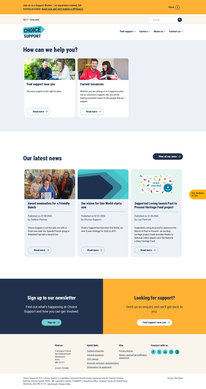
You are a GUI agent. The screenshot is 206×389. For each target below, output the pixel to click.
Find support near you (154, 322)
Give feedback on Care (197, 194)
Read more (38, 111)
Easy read (34, 19)
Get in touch (52, 384)
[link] (153, 353)
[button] (126, 34)
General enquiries (95, 355)
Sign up (51, 322)
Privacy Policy (65, 384)
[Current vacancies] (103, 69)
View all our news (168, 156)
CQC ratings (92, 359)
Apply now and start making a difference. (63, 9)
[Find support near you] (49, 69)
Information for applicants (99, 367)
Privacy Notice (126, 351)
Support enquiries (95, 351)
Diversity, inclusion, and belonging (103, 363)
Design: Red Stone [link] (175, 378)
